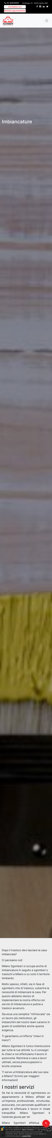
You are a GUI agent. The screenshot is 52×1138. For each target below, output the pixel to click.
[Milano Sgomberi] (8, 21)
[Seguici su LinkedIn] (44, 9)
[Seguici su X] (47, 9)
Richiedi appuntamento (15, 10)
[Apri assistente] (46, 1123)
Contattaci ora (15, 7)
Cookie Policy (26, 1136)
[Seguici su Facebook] (37, 9)
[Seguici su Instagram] (40, 9)
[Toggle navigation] (46, 20)
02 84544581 (12, 3)
